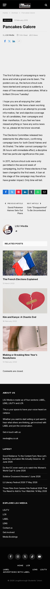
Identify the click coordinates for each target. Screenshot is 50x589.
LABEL (5, 519)
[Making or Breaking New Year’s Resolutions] (25, 338)
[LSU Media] (25, 4)
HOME (20, 565)
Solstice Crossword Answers (16, 476)
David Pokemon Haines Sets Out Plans (15, 210)
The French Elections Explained (20, 279)
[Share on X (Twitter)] (9, 41)
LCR (4, 514)
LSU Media (9, 35)
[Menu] (4, 5)
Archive (7, 20)
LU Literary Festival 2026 (14, 482)
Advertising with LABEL (16, 572)
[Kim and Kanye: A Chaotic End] (25, 300)
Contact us (7, 528)
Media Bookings (10, 537)
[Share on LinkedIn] (14, 41)
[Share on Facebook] (5, 41)
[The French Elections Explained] (25, 263)
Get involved (8, 532)
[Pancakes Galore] (25, 58)
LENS (5, 523)
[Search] (45, 5)
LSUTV (6, 510)
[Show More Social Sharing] (19, 41)
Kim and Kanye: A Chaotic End (19, 317)
